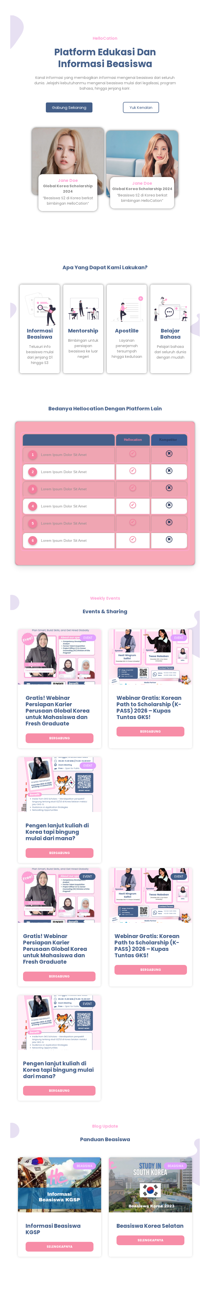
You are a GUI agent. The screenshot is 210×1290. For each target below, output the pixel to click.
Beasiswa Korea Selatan (150, 1226)
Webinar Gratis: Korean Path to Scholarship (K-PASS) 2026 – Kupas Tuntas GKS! (149, 707)
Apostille (127, 330)
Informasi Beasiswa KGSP (53, 1229)
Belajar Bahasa (170, 333)
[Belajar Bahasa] (170, 309)
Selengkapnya (59, 1246)
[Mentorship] (83, 309)
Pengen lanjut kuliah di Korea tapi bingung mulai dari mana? (57, 832)
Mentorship (83, 330)
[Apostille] (127, 309)
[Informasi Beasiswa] (40, 309)
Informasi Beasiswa (40, 333)
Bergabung (59, 738)
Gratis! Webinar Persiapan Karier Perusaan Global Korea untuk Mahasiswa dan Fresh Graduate (58, 710)
